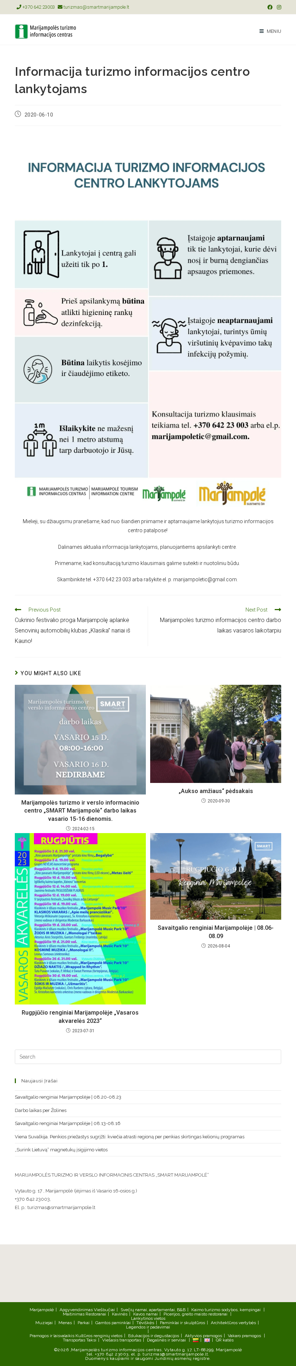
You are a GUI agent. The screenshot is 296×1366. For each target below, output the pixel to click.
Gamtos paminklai (113, 1322)
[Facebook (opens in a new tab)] (270, 7)
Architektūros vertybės (233, 1322)
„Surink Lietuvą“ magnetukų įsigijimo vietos (61, 1149)
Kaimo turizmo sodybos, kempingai (226, 1309)
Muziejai (44, 1322)
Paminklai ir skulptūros (182, 1322)
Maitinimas (73, 1314)
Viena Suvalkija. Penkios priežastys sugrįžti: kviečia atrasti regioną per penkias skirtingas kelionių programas (129, 1136)
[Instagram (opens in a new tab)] (278, 7)
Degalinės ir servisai (166, 1340)
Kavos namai (145, 1314)
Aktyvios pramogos (203, 1335)
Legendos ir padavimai (148, 1327)
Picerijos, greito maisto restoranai (195, 1314)
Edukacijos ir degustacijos (153, 1335)
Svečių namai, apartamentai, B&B (153, 1309)
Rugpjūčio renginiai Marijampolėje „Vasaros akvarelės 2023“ (80, 1016)
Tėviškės (145, 1322)
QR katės (225, 1340)
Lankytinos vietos (148, 1318)
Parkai (84, 1322)
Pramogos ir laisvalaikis (52, 1335)
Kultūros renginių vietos (98, 1335)
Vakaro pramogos (244, 1335)
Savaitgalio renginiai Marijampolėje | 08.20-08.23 (68, 1097)
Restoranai (96, 1314)
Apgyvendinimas (76, 1309)
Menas (65, 1322)
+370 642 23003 (38, 7)
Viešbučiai (104, 1309)
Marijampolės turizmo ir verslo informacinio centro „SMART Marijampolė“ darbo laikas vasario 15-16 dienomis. (80, 810)
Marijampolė (42, 1309)
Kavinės (119, 1314)
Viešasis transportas (121, 1340)
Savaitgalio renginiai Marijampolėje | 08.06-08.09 (216, 931)
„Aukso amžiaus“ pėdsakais (216, 791)
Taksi (91, 1340)
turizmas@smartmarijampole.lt (95, 7)
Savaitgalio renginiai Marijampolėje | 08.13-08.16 (68, 1123)
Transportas (74, 1340)
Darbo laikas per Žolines (40, 1110)
